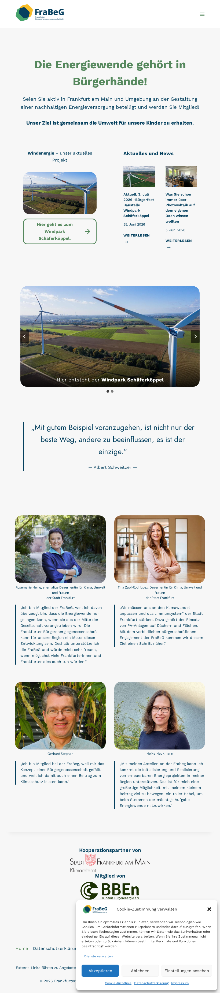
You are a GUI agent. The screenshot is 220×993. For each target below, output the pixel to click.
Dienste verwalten (98, 956)
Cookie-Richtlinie (118, 983)
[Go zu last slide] (24, 336)
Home (22, 948)
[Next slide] (195, 336)
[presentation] (139, 176)
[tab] (108, 391)
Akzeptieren (100, 970)
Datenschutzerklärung (151, 983)
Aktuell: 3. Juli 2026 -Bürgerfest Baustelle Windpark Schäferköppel (138, 205)
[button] (209, 909)
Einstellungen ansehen (186, 970)
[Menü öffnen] (202, 14)
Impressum (180, 983)
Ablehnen (140, 970)
